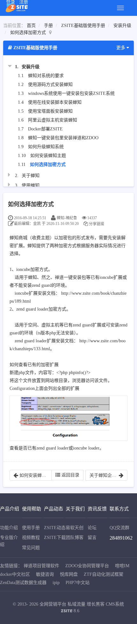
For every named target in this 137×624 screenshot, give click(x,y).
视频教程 (31, 537)
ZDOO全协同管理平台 (87, 565)
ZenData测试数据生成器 (23, 582)
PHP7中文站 (78, 582)
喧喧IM (122, 565)
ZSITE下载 (55, 537)
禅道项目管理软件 (41, 565)
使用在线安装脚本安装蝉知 (55, 102)
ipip (56, 582)
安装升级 (122, 25)
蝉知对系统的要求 (46, 75)
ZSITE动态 (55, 527)
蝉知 (14, 237)
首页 (31, 25)
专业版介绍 (9, 541)
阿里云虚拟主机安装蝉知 (52, 120)
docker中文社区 (15, 574)
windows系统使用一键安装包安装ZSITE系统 (71, 93)
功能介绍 (9, 527)
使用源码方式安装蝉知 (50, 84)
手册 (48, 25)
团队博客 (74, 537)
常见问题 (31, 547)
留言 (92, 537)
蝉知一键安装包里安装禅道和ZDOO (63, 137)
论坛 (92, 527)
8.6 (70, 611)
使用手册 (31, 527)
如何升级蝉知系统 (46, 146)
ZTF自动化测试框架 (103, 574)
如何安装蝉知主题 (48, 155)
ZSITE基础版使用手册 (83, 25)
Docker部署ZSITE (45, 129)
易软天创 (74, 527)
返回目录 (69, 475)
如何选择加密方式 (28, 32)
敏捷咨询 (45, 574)
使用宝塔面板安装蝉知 (50, 111)
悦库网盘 (69, 574)
